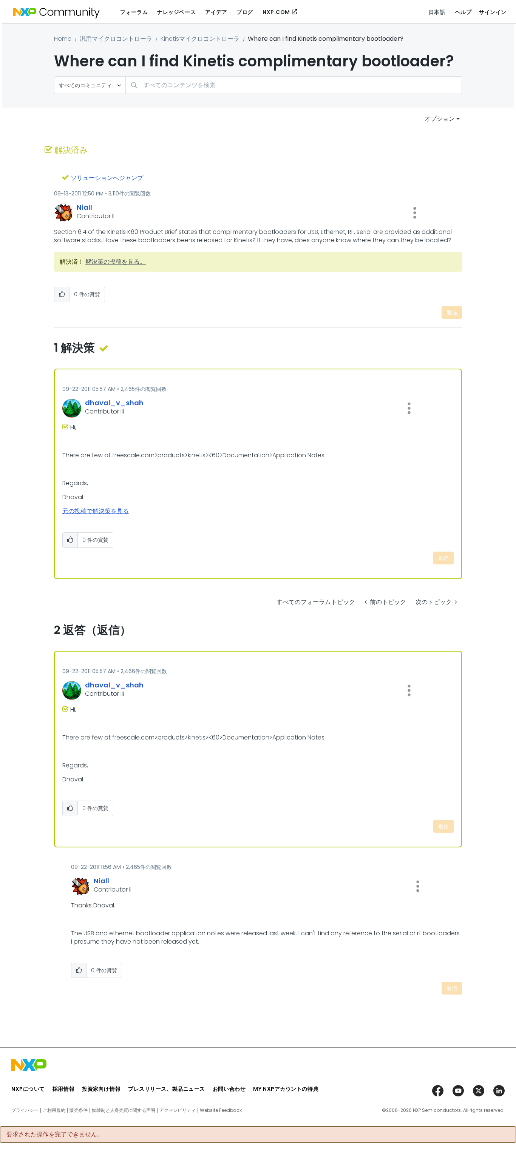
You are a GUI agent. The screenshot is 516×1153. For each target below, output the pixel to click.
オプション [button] (440, 118)
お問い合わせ (229, 1089)
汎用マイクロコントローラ (116, 38)
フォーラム (134, 12)
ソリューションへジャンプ (107, 178)
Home (62, 38)
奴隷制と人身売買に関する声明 (123, 1110)
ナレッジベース (176, 12)
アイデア (216, 12)
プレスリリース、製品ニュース (166, 1089)
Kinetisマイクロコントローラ (200, 38)
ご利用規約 (54, 1110)
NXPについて (28, 1089)
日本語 (437, 12)
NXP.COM (276, 12)
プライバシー (25, 1110)
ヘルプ (463, 12)
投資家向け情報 (101, 1089)
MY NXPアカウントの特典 (285, 1089)
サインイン (493, 12)
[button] (414, 212)
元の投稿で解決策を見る (95, 511)
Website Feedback (221, 1110)
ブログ (244, 12)
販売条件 (79, 1110)
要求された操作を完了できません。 (54, 1134)
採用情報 (63, 1089)
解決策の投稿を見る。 (115, 261)
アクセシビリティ (177, 1110)
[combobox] (293, 85)
